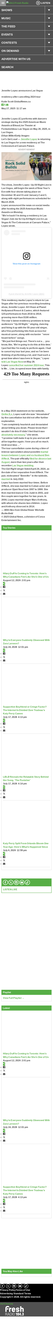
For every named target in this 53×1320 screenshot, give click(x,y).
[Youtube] (21, 882)
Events (7, 34)
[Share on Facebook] (2, 105)
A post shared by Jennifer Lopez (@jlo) (26, 294)
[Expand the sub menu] (49, 10)
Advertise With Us (16, 59)
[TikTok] (27, 882)
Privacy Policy (8, 1290)
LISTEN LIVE (10, 889)
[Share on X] (5, 105)
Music (6, 18)
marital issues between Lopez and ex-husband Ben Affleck (25, 455)
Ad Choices (6, 1303)
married (5, 479)
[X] (10, 882)
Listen (45, 3)
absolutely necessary (13, 434)
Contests (9, 42)
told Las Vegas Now (12, 361)
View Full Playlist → (13, 998)
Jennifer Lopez (29, 139)
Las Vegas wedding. (23, 465)
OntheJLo (6, 414)
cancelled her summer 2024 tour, (26, 365)
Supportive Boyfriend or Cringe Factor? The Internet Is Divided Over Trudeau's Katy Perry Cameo (25, 710)
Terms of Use (23, 1290)
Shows (6, 10)
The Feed (8, 26)
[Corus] (0, 1300)
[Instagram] (16, 882)
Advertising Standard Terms (15, 1293)
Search (7, 67)
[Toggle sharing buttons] (4, 583)
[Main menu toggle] (3, 3)
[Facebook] (5, 882)
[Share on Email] (7, 105)
